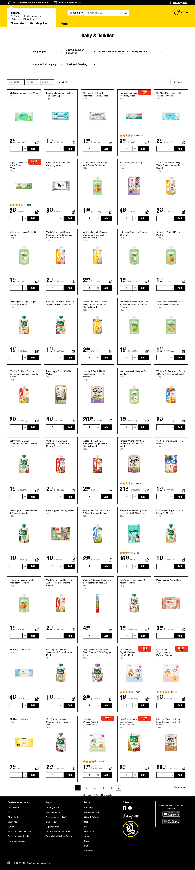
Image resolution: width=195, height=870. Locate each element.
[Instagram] (130, 808)
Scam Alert (13, 822)
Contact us (13, 808)
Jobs (86, 836)
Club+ (87, 822)
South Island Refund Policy (59, 836)
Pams (87, 846)
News (87, 841)
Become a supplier (17, 841)
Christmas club (91, 812)
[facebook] (124, 808)
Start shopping (38, 23)
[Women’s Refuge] (8, 863)
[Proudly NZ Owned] (130, 828)
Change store (18, 23)
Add (33, 148)
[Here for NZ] (130, 816)
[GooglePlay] (171, 821)
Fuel (86, 827)
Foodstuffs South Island (19, 836)
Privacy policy (52, 808)
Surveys (12, 827)
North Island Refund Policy (59, 832)
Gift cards (89, 832)
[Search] (126, 13)
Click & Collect (91, 817)
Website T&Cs (53, 812)
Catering (88, 808)
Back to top (180, 787)
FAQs (10, 812)
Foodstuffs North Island (19, 832)
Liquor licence (53, 827)
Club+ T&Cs (52, 822)
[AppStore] (171, 814)
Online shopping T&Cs (56, 817)
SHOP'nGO (89, 851)
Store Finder (14, 817)
